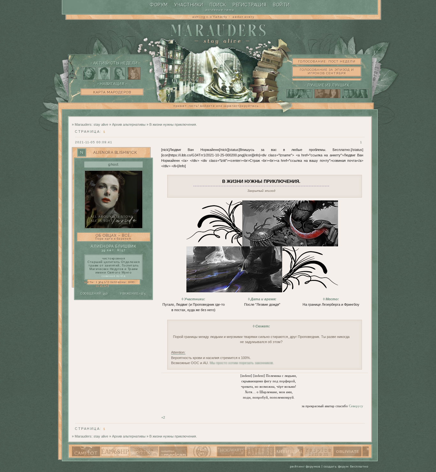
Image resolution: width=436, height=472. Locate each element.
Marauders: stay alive (91, 124)
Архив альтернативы (129, 124)
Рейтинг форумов (305, 466)
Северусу (356, 406)
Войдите (207, 106)
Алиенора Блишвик (114, 246)
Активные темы (220, 9)
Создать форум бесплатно (346, 466)
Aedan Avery (243, 17)
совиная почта (113, 276)
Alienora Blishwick (115, 152)
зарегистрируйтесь (241, 106)
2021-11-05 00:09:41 (93, 142)
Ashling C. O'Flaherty (209, 17)
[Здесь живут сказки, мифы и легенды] (358, 455)
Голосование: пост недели (327, 61)
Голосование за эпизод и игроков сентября (327, 71)
